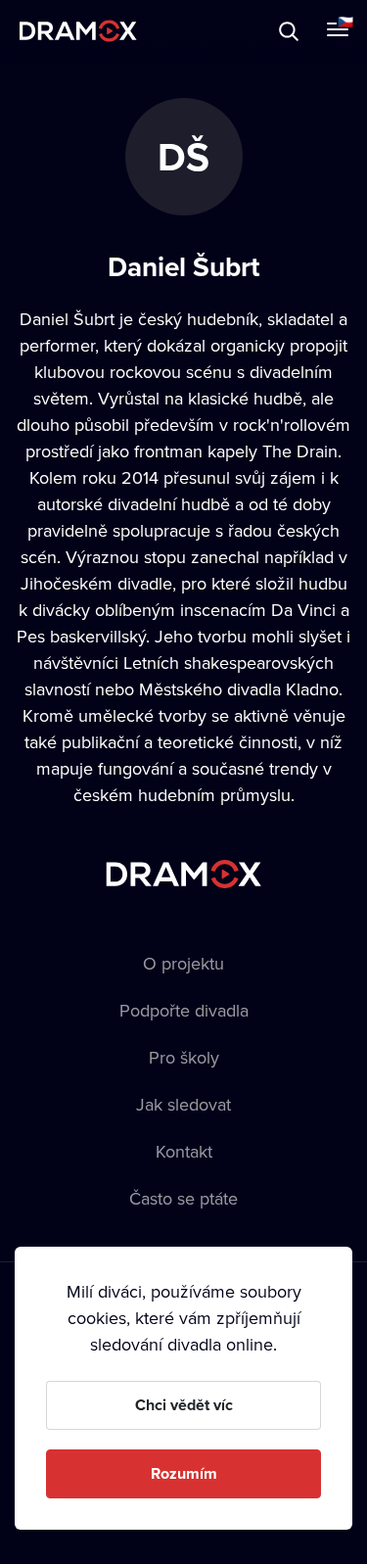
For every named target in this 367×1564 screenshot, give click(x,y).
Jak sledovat (183, 1104)
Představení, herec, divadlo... (181, 31)
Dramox (78, 31)
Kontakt (184, 1151)
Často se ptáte (183, 1198)
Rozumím (184, 1473)
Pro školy (184, 1057)
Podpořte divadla (184, 1010)
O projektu (183, 963)
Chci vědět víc (184, 1405)
